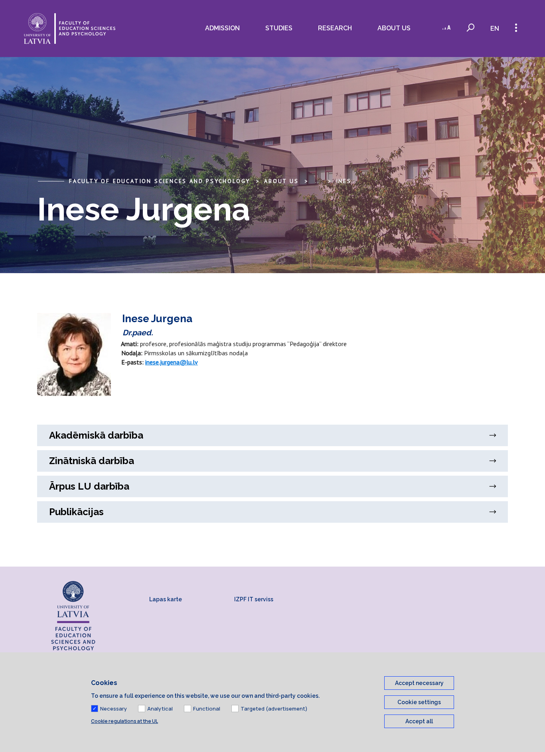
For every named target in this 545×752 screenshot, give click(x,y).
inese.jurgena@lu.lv (171, 362)
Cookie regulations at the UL (124, 721)
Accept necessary (419, 683)
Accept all (419, 721)
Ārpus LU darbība (89, 486)
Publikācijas (76, 512)
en (494, 28)
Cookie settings (419, 702)
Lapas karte (165, 599)
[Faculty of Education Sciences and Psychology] (69, 28)
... (317, 181)
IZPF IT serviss (253, 599)
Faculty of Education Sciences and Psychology (159, 181)
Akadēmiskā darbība (96, 435)
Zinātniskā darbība (91, 461)
